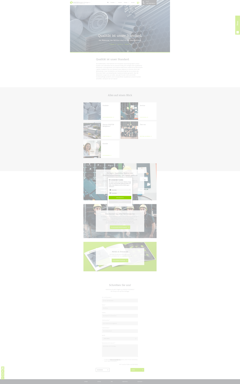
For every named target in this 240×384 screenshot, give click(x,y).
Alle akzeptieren (120, 197)
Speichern (120, 201)
